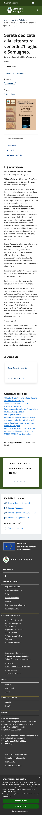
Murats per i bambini (12, 414)
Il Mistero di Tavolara (12, 406)
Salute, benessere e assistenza (17, 666)
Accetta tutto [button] (21, 801)
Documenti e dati (12, 608)
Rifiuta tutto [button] (20, 806)
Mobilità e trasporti (13, 642)
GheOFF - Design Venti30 (14, 411)
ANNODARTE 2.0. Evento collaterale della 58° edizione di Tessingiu (20, 399)
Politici (8, 601)
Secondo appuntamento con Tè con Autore (21, 409)
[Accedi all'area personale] (33, 3)
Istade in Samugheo (12, 425)
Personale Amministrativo (15, 605)
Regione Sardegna (11, 2)
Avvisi (7, 691)
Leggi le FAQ (10, 761)
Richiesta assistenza (13, 765)
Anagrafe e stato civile (14, 620)
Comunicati (9, 688)
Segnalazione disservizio (15, 758)
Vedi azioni (20, 73)
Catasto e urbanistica (13, 635)
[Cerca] (37, 10)
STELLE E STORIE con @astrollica (17, 434)
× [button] (39, 778)
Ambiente (9, 662)
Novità (13, 20)
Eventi (7, 706)
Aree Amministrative (13, 590)
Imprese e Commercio (13, 629)
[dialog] (21, 795)
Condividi (8, 73)
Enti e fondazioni (12, 597)
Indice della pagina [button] (15, 138)
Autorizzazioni (11, 670)
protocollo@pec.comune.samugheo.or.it (21, 735)
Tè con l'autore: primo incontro (16, 403)
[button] (21, 811)
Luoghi (8, 702)
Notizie (22, 20)
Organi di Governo (12, 586)
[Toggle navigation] (4, 10)
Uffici (7, 594)
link (10, 796)
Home (5, 20)
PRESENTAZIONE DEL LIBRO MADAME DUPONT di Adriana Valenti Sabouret (19, 430)
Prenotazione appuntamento (16, 754)
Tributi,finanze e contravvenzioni (18, 659)
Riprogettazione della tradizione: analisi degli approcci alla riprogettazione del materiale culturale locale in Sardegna (19, 420)
